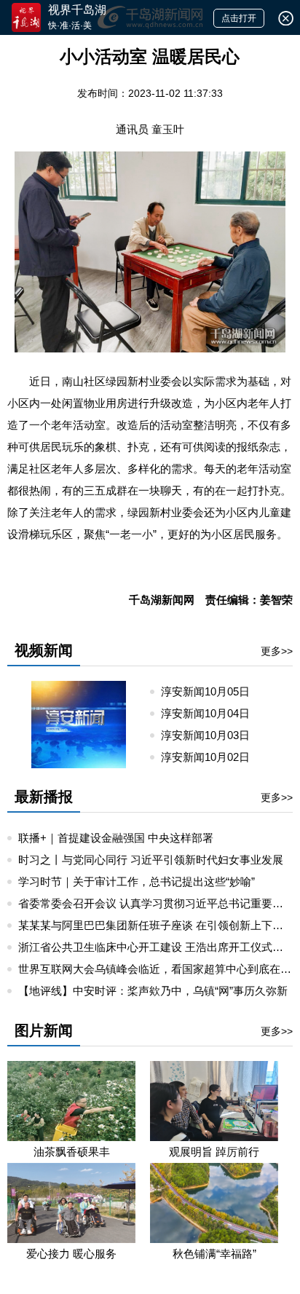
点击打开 (238, 18)
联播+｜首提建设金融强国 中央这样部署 (115, 838)
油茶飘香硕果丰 (71, 1151)
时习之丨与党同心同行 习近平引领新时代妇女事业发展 (150, 859)
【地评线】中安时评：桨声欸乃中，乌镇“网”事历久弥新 (153, 991)
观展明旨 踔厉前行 (214, 1151)
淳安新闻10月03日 (211, 735)
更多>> (277, 651)
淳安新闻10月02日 (211, 757)
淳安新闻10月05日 (211, 691)
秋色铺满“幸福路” (214, 1253)
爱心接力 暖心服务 (71, 1253)
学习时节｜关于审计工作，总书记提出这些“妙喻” (136, 881)
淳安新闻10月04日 (211, 713)
